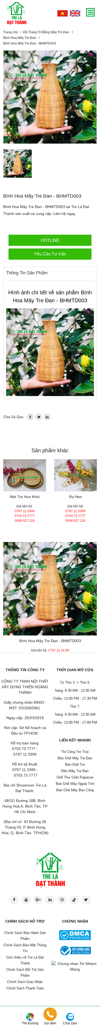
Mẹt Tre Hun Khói (24, 497)
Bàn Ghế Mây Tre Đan (75, 758)
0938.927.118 (25, 521)
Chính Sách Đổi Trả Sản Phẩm (25, 972)
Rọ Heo (75, 497)
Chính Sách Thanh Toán (25, 988)
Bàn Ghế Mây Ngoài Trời (75, 784)
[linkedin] (47, 416)
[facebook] (30, 416)
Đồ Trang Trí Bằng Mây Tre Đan (46, 32)
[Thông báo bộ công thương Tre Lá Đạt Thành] (75, 950)
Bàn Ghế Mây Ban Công (75, 790)
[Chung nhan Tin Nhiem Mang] (75, 966)
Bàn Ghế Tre (75, 765)
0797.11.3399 (25, 511)
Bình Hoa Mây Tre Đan (19, 38)
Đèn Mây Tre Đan (75, 771)
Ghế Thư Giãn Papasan (75, 777)
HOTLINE (50, 240)
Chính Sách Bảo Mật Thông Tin (24, 948)
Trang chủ (10, 32)
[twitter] (38, 416)
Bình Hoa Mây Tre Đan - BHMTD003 (50, 641)
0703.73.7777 (24, 516)
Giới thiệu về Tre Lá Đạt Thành (25, 960)
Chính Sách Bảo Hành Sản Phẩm (25, 936)
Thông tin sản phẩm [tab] (26, 272)
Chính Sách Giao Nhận (25, 982)
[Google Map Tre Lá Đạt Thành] (30, 1016)
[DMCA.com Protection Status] (75, 935)
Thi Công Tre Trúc (75, 752)
